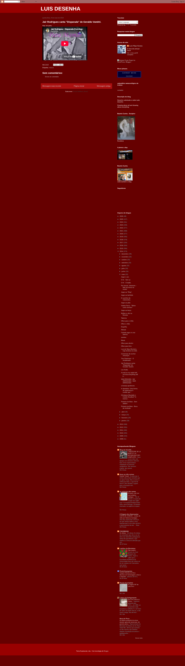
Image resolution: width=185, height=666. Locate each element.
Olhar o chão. (125, 324)
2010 (122, 433)
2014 (122, 251)
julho (123, 268)
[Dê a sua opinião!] (56, 65)
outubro (124, 260)
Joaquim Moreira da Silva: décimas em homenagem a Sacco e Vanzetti (130, 574)
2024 (122, 222)
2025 (122, 219)
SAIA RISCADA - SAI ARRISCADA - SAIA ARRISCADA (128, 381)
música (51, 67)
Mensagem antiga (103, 86)
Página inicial (79, 86)
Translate (133, 25)
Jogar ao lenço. (126, 310)
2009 (122, 436)
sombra (123, 337)
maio (123, 274)
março (124, 415)
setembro (125, 263)
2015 (122, 248)
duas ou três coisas (127, 474)
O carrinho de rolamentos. (126, 299)
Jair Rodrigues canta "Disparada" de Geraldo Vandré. (128, 365)
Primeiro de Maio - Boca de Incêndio (129, 407)
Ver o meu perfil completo (132, 53)
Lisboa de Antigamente (128, 598)
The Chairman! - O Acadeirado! (127, 359)
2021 (122, 231)
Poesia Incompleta (126, 583)
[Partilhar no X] (58, 65)
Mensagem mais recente (51, 86)
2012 (122, 427)
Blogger (106, 651)
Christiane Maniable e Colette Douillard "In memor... (128, 397)
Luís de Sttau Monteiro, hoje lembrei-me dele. (129, 350)
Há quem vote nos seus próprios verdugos (133, 495)
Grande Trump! (124, 476)
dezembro (125, 254)
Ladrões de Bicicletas (127, 548)
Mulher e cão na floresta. (126, 314)
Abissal (123, 330)
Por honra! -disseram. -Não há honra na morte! (129, 287)
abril (123, 412)
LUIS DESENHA (60, 9)
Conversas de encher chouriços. (128, 354)
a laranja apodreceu (128, 386)
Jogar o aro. (125, 277)
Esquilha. (124, 327)
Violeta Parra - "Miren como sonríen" (128, 306)
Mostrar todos (139, 638)
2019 (122, 236)
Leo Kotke (124, 370)
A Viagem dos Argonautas (129, 514)
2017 (122, 242)
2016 (122, 245)
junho (124, 271)
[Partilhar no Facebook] (60, 65)
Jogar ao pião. (126, 303)
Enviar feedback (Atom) (80, 91)
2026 (122, 216)
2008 (122, 439)
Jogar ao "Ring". (126, 292)
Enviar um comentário (52, 77)
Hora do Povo (125, 618)
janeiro (124, 420)
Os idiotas (123, 533)
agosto (124, 265)
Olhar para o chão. (127, 321)
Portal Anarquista (126, 571)
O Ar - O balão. (126, 283)
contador (120, 90)
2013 (122, 424)
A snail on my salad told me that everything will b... (129, 374)
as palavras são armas (128, 491)
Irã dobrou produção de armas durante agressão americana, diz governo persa (130, 622)
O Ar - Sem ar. (126, 280)
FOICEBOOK (124, 531)
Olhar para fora (126, 346)
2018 (122, 239)
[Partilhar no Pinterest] (62, 65)
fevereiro (125, 418)
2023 (122, 225)
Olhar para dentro (127, 343)
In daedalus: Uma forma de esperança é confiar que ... (129, 390)
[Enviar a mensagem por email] (54, 65)
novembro (125, 257)
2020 (122, 234)
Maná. (123, 340)
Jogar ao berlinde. (127, 295)
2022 (122, 228)
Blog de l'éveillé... (126, 450)
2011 (121, 430)
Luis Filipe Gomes (135, 46)
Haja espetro (132, 550)
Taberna (124, 318)
